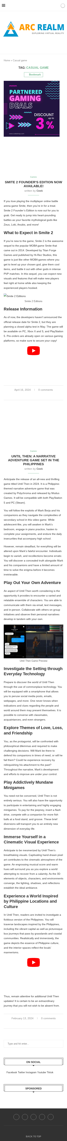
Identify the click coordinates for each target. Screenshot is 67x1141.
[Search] (52, 5)
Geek (39, 190)
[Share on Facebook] (32, 395)
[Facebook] (27, 44)
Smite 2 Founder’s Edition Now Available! (33, 184)
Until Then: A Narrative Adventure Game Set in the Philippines (33, 460)
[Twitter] (25, 1117)
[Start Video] (33, 363)
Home (7, 60)
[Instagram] (33, 1117)
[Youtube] (42, 1117)
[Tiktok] (51, 1117)
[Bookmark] (56, 5)
